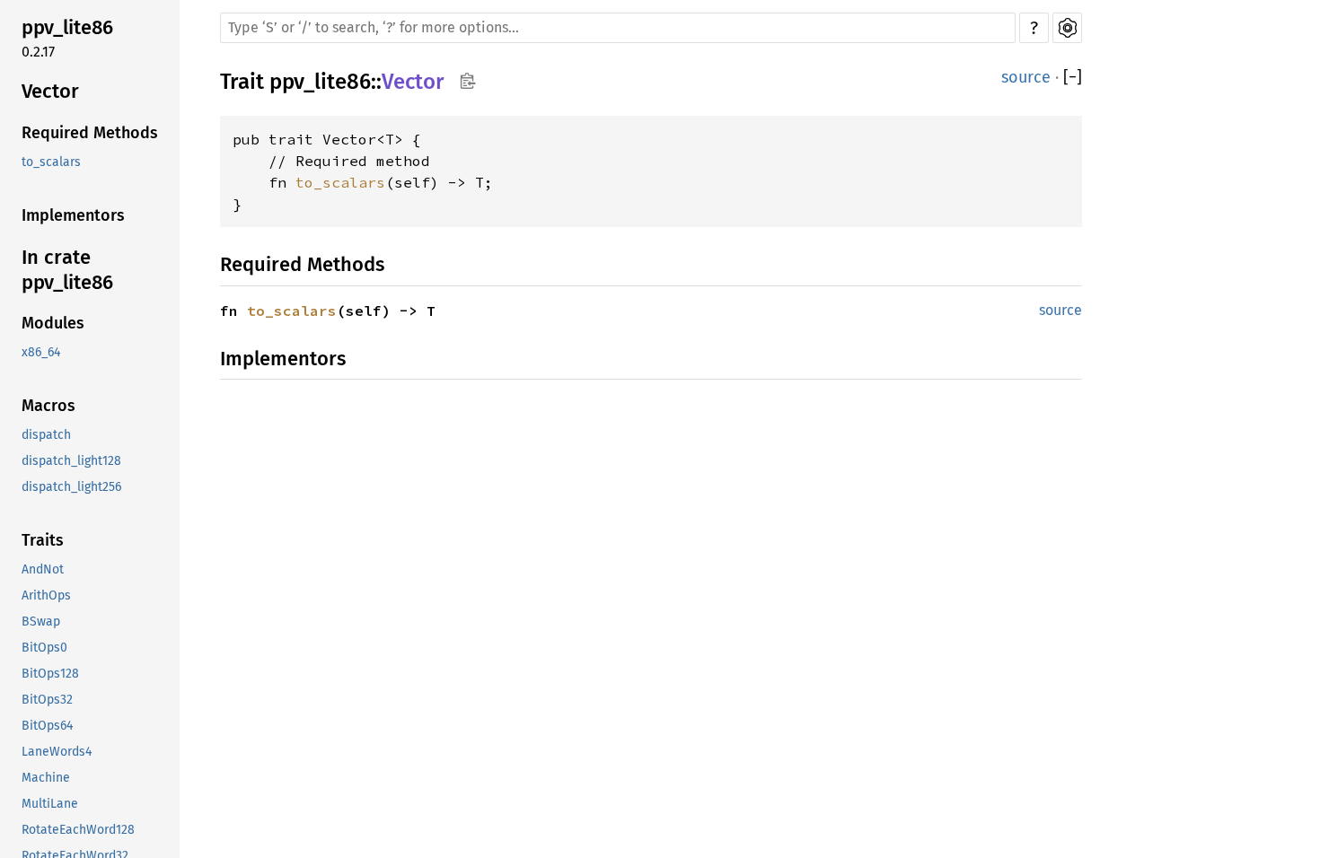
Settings (1067, 28)
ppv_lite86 (67, 27)
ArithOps (46, 595)
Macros (48, 406)
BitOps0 (44, 647)
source (1026, 77)
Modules (53, 323)
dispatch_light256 (71, 487)
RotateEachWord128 (78, 829)
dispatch (46, 434)
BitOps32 (47, 699)
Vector (50, 91)
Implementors (73, 215)
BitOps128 (50, 673)
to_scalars (51, 162)
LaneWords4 (57, 751)
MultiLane (50, 803)
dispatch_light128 (71, 460)
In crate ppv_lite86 (67, 269)
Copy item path (467, 81)
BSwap (41, 621)
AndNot (43, 569)
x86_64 (41, 352)
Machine (46, 777)
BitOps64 (47, 725)
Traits (43, 540)
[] (1072, 77)
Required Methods (90, 133)
